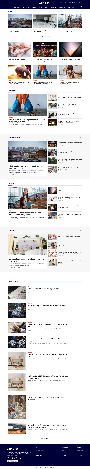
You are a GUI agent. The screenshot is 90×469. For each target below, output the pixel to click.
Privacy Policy (65, 447)
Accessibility (39, 450)
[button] (9, 23)
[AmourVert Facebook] (67, 2)
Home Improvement (31, 7)
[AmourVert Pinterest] (72, 2)
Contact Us (65, 455)
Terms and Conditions (68, 452)
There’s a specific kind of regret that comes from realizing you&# (43, 60)
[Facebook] (12, 458)
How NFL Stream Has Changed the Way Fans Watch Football (19, 82)
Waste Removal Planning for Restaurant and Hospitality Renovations (44, 82)
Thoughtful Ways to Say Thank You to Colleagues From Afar (68, 30)
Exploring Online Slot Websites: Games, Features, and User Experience (70, 168)
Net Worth (80, 452)
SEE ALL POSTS (45, 438)
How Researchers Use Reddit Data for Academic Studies (69, 261)
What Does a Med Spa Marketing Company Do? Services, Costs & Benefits (69, 198)
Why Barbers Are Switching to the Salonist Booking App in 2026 (68, 206)
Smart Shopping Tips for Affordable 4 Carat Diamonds (46, 306)
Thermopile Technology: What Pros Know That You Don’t (19, 30)
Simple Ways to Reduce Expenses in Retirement (17, 60)
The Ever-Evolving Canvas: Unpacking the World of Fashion (70, 60)
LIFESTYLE (62, 7)
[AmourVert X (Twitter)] (81, 2)
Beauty (79, 447)
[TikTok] (20, 458)
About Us (38, 447)
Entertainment (43, 7)
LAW (69, 7)
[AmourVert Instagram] (63, 2)
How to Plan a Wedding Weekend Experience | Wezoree (26, 260)
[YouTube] (18, 458)
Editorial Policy (40, 452)
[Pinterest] (16, 458)
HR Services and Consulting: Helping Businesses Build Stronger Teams (69, 113)
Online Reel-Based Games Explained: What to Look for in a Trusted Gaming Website (70, 160)
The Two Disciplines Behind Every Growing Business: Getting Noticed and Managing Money (69, 96)
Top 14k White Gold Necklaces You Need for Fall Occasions (69, 215)
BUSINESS (16, 7)
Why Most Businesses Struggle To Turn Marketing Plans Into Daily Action (67, 105)
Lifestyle (79, 455)
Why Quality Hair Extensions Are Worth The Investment (69, 82)
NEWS (22, 7)
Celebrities (80, 450)
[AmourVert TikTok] (77, 2)
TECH (73, 7)
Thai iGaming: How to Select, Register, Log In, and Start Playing (27, 167)
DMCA (63, 450)
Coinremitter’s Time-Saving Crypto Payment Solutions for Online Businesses (68, 122)
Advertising (39, 455)
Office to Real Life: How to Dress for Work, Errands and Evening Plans (45, 30)
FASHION (53, 7)
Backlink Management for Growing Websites (43, 289)
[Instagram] (14, 458)
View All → (79, 90)
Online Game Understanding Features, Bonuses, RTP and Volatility (69, 151)
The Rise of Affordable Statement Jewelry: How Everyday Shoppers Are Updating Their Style (69, 253)
